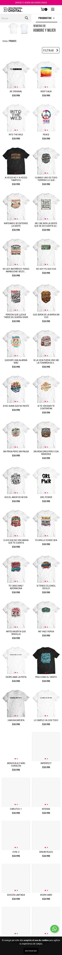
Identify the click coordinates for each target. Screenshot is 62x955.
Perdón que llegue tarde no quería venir (16, 315)
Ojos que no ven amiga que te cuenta (15, 541)
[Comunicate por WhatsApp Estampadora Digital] (54, 929)
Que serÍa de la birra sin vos (46, 315)
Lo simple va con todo (46, 720)
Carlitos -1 (16, 809)
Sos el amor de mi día (15, 497)
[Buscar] (26, 18)
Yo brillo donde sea (46, 540)
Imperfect (46, 763)
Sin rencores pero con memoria (46, 452)
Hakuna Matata (16, 720)
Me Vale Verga (46, 631)
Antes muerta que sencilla (16, 632)
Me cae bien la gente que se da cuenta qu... (46, 224)
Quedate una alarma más (16, 361)
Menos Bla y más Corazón (16, 764)
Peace (46, 134)
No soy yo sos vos (46, 269)
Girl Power (46, 497)
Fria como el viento (46, 677)
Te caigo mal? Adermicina (16, 587)
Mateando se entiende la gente (16, 224)
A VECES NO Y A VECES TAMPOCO (16, 178)
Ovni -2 (15, 852)
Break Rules (46, 852)
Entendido (31, 950)
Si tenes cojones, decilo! (46, 587)
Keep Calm (46, 91)
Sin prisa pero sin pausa (16, 451)
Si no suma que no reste (16, 406)
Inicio (5, 40)
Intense (46, 809)
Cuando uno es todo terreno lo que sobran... (46, 179)
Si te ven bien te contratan (46, 407)
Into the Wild (16, 134)
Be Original (16, 91)
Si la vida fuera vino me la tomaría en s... (46, 361)
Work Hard (46, 895)
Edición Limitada (16, 895)
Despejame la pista (16, 677)
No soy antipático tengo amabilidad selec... (16, 270)
